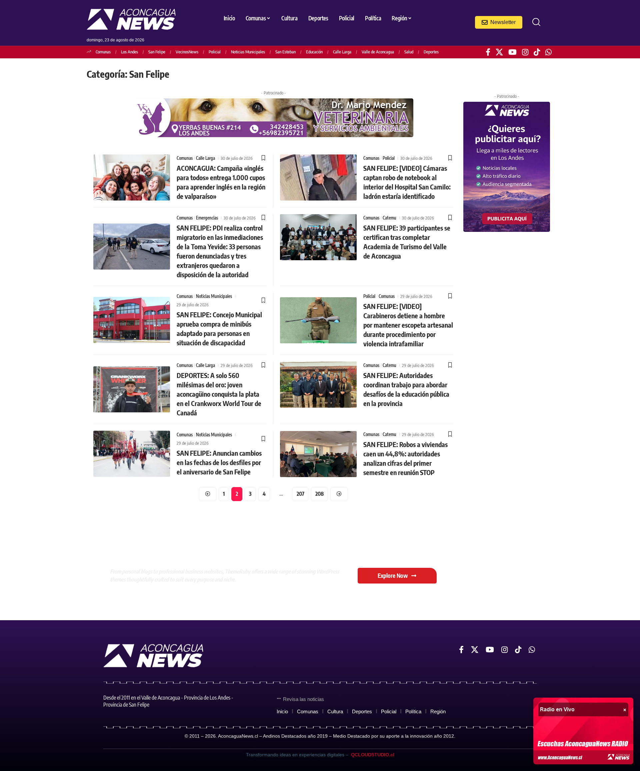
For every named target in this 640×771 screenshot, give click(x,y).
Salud (408, 51)
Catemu (389, 218)
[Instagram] (525, 52)
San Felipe (156, 51)
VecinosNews (187, 51)
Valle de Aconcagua (378, 51)
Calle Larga (342, 51)
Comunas (103, 51)
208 (319, 493)
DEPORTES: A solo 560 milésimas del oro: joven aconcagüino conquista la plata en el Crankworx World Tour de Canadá (219, 394)
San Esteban (285, 51)
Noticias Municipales (248, 51)
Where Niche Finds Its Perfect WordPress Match (229, 548)
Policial (215, 51)
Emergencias (207, 218)
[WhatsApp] (548, 52)
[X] (499, 52)
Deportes (431, 51)
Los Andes (129, 51)
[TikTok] (537, 52)
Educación (314, 51)
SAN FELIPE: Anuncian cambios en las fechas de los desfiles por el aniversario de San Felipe (219, 462)
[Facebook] (488, 52)
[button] (536, 22)
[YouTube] (512, 52)
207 (300, 493)
